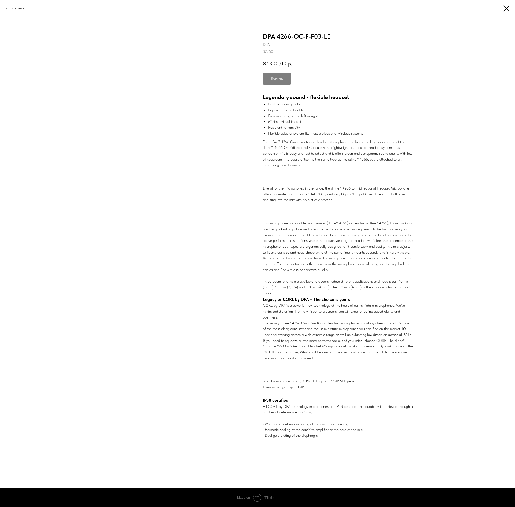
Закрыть (17, 8)
